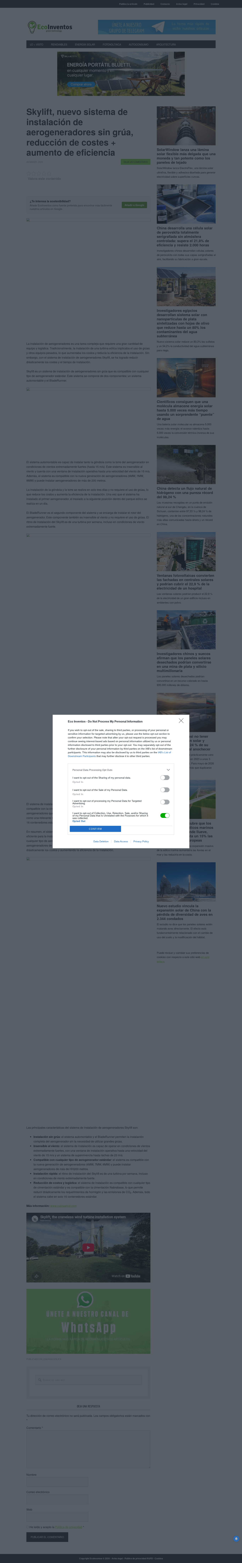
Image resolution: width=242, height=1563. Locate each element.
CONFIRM (95, 829)
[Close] (182, 721)
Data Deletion (101, 841)
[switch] (165, 777)
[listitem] (121, 770)
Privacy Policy (141, 841)
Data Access (121, 841)
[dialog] (121, 781)
